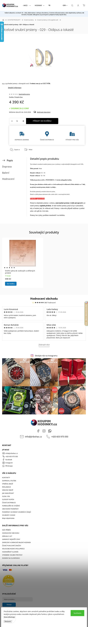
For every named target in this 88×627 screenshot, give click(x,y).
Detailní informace (14, 88)
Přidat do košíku (42, 121)
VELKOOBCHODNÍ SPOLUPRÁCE (13, 549)
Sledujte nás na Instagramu (46, 355)
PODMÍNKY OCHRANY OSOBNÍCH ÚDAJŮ (16, 512)
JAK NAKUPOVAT (8, 493)
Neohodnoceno (24, 94)
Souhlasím (77, 613)
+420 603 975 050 (59, 436)
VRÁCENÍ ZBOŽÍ (7, 490)
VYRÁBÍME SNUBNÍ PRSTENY (12, 555)
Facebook (38, 431)
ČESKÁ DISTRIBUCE (9, 503)
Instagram (44, 431)
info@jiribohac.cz (33, 436)
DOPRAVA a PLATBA (9, 481)
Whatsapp (49, 431)
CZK (64, 5)
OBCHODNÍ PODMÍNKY (10, 509)
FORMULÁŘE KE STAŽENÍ (11, 506)
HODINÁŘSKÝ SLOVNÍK (10, 552)
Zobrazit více (44, 344)
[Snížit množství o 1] (12, 121)
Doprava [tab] (7, 166)
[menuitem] (26, 5)
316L (81, 164)
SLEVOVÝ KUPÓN (8, 499)
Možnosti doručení (43, 112)
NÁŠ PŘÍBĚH (6, 530)
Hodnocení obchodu (44, 298)
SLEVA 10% (6, 496)
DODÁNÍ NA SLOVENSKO (11, 558)
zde (49, 194)
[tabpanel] (22, 263)
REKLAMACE (6, 487)
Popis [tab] (10, 160)
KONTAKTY (6, 477)
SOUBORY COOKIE (8, 515)
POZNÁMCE (50, 180)
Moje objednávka (8, 518)
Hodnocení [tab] (8, 179)
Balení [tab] (5, 172)
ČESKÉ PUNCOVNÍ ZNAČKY (11, 546)
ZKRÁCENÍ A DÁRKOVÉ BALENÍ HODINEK (16, 542)
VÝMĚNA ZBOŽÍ (7, 484)
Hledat (9, 605)
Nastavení (8, 621)
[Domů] (3, 20)
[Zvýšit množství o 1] (23, 121)
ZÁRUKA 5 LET (7, 536)
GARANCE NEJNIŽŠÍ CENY (11, 539)
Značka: (16, 97)
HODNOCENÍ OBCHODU (10, 533)
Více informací (9, 617)
